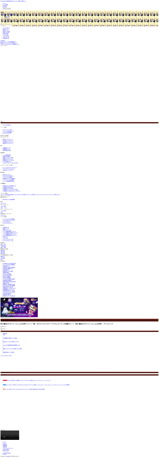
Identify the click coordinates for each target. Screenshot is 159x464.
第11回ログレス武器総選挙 (9, 199)
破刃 (2, 259)
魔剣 (4, 251)
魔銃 (2, 251)
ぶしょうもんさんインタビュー (10, 167)
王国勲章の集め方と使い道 (9, 290)
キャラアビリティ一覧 (8, 240)
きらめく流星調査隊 (7, 132)
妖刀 (4, 256)
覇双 (2, 250)
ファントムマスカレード (8, 130)
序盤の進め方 (6, 266)
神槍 (2, 247)
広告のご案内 (6, 449)
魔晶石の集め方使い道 (8, 286)
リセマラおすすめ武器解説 (9, 219)
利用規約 (5, 446)
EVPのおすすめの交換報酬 (9, 285)
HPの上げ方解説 (6, 276)
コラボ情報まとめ (7, 161)
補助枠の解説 (6, 272)
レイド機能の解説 (7, 155)
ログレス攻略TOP (7, 124)
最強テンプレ (6, 29)
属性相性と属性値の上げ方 (9, 284)
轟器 (2, 256)
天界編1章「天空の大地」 (8, 188)
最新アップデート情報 (8, 157)
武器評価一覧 (6, 38)
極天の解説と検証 (7, 150)
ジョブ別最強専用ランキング (9, 231)
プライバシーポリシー (8, 448)
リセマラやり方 (6, 221)
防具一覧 (5, 236)
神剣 (5, 247)
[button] (81, 20)
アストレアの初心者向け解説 (6, 194)
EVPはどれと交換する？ (8, 175)
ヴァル (4, 203)
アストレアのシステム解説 (20, 194)
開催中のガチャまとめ (8, 158)
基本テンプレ (6, 30)
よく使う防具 (6, 35)
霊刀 (5, 244)
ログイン (5, 7)
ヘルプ (4, 442)
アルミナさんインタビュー (9, 168)
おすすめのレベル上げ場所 (9, 292)
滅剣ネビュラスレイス (8, 143)
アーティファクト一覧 (8, 239)
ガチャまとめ (6, 37)
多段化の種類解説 (7, 277)
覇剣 (2, 244)
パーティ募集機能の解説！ (9, 181)
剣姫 (5, 206)
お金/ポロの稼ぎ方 (7, 293)
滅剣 (5, 245)
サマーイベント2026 (7, 129)
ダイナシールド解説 (30, 194)
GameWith (8, 456)
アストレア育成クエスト (54, 194)
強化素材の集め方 (7, 294)
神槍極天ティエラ (7, 147)
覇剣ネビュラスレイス (8, 139)
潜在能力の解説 (6, 156)
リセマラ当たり (6, 27)
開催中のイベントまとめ (8, 160)
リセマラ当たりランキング (9, 220)
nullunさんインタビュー (8, 170)
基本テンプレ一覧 (7, 230)
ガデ (2, 203)
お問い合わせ (6, 450)
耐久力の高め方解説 (7, 275)
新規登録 (5, 6)
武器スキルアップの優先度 (9, 295)
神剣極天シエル (6, 149)
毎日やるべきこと (7, 174)
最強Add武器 (6, 33)
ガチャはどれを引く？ (8, 222)
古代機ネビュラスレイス (8, 141)
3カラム (9, 8)
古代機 (2, 245)
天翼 (4, 253)
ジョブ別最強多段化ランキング (10, 235)
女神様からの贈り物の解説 (9, 267)
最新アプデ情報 (6, 31)
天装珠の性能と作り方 (8, 187)
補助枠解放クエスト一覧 (8, 289)
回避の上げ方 (6, 282)
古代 (2, 207)
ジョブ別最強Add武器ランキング (10, 232)
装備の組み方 (6, 269)
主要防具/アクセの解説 (8, 271)
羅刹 (4, 250)
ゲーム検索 (5, 4)
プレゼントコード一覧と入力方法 (10, 162)
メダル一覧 (5, 34)
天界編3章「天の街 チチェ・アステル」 (12, 190)
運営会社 (5, 444)
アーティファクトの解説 (8, 179)
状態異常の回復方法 (7, 280)
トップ (4, 441)
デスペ (2, 206)
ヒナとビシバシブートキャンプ (42, 194)
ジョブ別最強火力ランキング (9, 234)
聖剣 (4, 258)
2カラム (4, 8)
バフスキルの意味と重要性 (9, 279)
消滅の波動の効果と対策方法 (9, 281)
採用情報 (5, 445)
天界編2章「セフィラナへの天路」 (10, 189)
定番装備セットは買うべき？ (9, 288)
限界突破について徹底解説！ (9, 178)
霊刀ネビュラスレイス (8, 140)
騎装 (2, 253)
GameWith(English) (7, 453)
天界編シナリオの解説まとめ (9, 185)
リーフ (5, 207)
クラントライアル (7, 133)
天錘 (2, 258)
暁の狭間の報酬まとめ (8, 268)
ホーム (4, 3)
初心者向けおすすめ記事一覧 (9, 263)
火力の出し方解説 (7, 273)
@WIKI (4, 454)
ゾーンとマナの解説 (7, 177)
